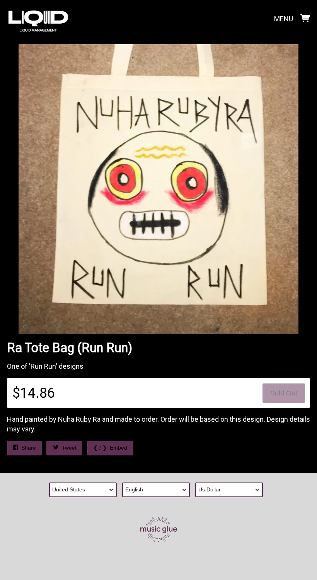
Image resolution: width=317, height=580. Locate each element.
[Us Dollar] (231, 490)
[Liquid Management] (38, 19)
